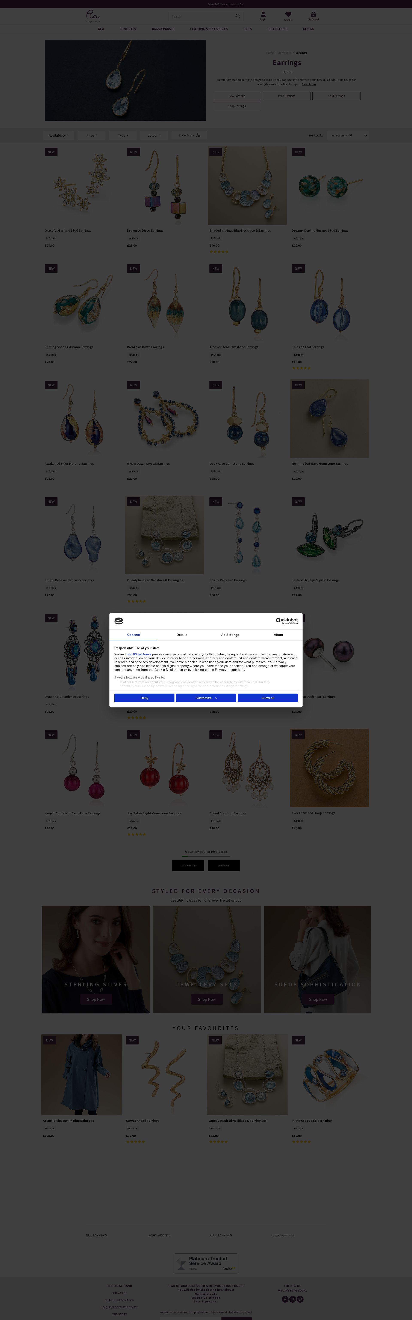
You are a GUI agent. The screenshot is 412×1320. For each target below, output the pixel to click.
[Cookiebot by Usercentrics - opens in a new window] (279, 621)
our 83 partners (139, 654)
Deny (144, 698)
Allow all (267, 698)
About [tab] (278, 634)
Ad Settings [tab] (230, 634)
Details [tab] (182, 634)
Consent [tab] (133, 634)
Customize (203, 698)
